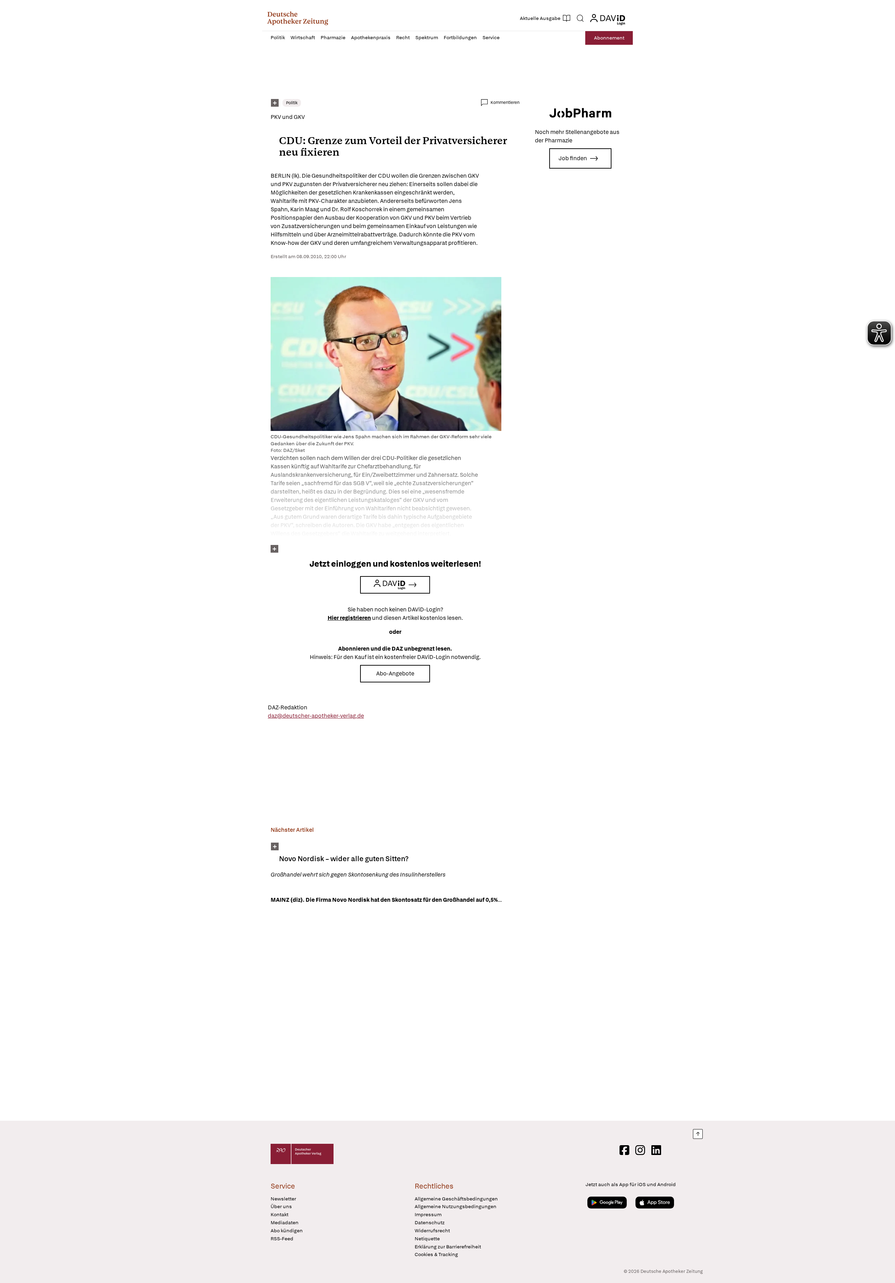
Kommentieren (505, 102)
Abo (609, 38)
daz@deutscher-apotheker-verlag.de (316, 716)
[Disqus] (395, 1013)
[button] (297, 18)
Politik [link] (292, 103)
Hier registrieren (349, 618)
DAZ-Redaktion (287, 707)
